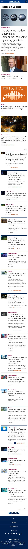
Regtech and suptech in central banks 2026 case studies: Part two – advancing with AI (16, 176)
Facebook (16, 534)
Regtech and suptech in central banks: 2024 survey (17, 298)
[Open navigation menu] (1, 1)
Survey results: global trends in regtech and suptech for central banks (17, 316)
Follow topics (6, 534)
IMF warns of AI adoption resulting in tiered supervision (17, 257)
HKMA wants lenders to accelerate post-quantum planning (16, 223)
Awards (10, 334)
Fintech (2, 104)
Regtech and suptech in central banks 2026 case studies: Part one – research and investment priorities (16, 209)
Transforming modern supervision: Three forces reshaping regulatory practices (14, 35)
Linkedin (11, 534)
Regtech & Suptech (5, 27)
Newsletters (14, 534)
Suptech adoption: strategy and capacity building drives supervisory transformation (17, 360)
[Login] (26, 1)
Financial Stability (12, 389)
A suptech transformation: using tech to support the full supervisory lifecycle (17, 431)
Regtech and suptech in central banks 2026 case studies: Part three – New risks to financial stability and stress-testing (14, 139)
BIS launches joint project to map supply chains (17, 378)
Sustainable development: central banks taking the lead (17, 275)
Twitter (9, 534)
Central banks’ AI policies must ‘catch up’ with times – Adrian (12, 77)
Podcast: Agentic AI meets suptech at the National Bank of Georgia (14, 107)
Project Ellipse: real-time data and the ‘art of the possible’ (17, 492)
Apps (19, 534)
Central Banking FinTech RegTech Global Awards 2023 (17, 411)
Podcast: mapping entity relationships (16, 451)
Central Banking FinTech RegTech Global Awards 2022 (17, 473)
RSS (22, 534)
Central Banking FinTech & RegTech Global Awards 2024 (17, 338)
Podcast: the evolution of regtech (16, 461)
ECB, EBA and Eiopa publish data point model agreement (16, 393)
